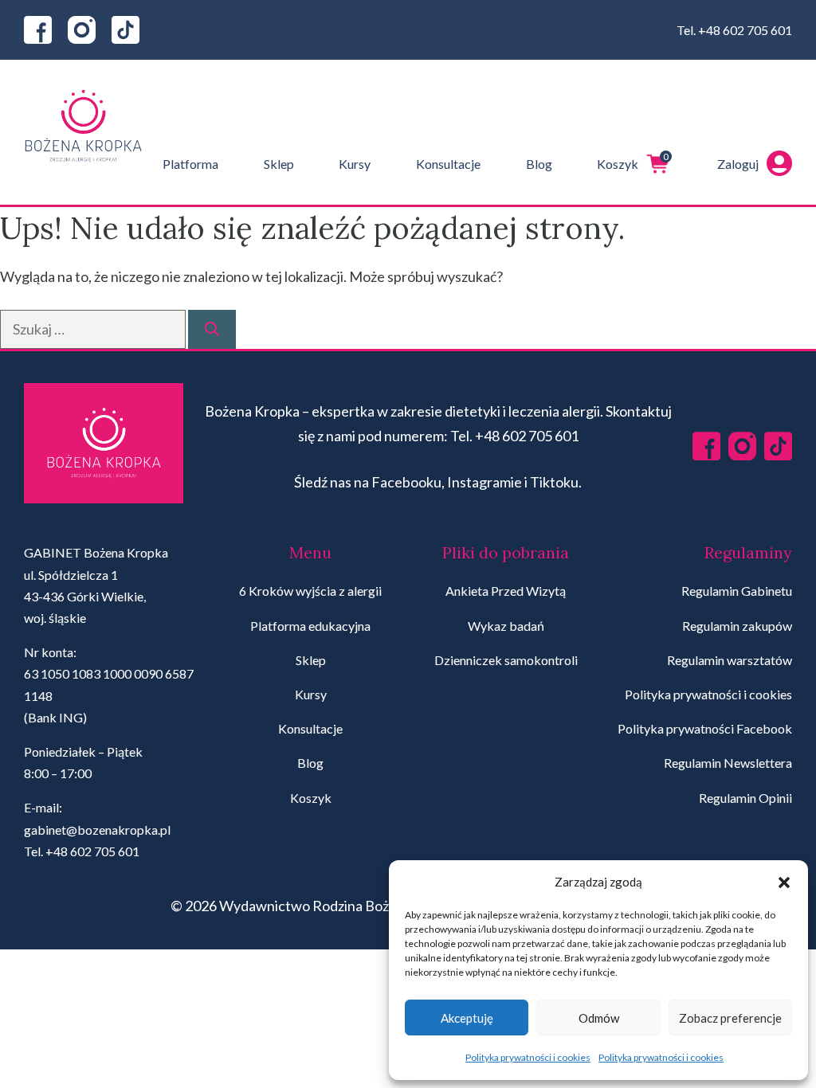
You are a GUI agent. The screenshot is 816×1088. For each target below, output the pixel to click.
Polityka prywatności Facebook (705, 728)
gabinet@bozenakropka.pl (97, 829)
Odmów (599, 1018)
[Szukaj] (212, 329)
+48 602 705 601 (745, 29)
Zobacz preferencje (730, 1018)
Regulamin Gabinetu (736, 590)
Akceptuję (467, 1018)
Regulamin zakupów (737, 625)
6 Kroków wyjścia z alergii (310, 590)
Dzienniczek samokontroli (506, 659)
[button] (784, 882)
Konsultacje (448, 163)
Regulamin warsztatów (729, 659)
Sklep (279, 163)
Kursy (355, 163)
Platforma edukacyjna (310, 625)
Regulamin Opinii (745, 797)
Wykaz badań (506, 625)
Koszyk (633, 160)
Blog (539, 163)
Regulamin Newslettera (728, 762)
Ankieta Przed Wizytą (505, 590)
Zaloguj (738, 163)
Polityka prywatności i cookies (527, 1057)
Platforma (190, 163)
